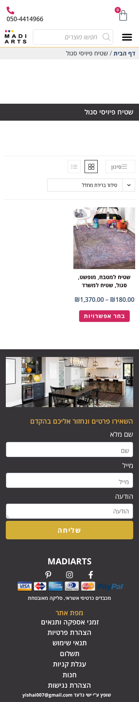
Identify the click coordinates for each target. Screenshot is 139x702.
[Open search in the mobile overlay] (75, 37)
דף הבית (124, 53)
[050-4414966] (10, 10)
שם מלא (121, 434)
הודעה (124, 496)
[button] (127, 37)
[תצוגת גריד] (91, 166)
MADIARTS (69, 561)
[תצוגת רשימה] (74, 166)
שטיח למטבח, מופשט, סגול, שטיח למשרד (104, 281)
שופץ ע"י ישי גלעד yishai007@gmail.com (66, 695)
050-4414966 (25, 19)
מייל (127, 465)
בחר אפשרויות (104, 316)
